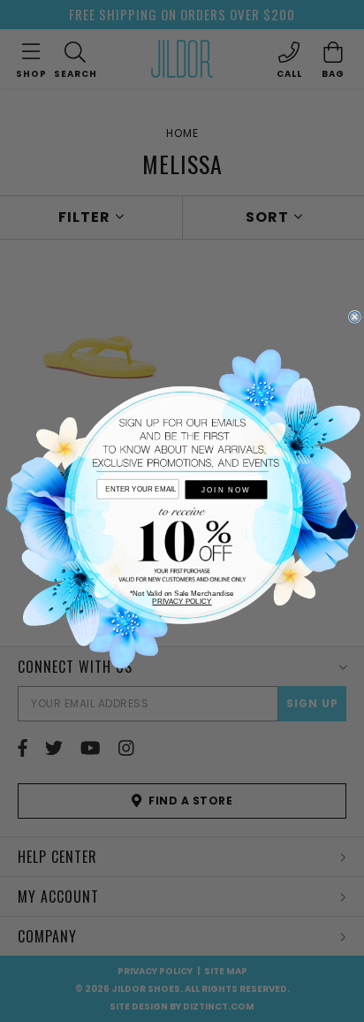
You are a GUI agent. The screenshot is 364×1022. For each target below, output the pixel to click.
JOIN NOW (225, 489)
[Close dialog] (355, 317)
